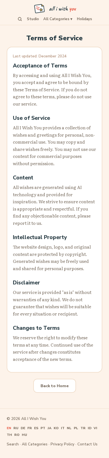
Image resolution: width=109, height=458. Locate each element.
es (36, 428)
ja (49, 428)
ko (56, 428)
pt (43, 428)
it (63, 428)
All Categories (57, 19)
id (89, 428)
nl (69, 428)
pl (76, 428)
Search (13, 444)
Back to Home (55, 386)
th (9, 435)
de (23, 428)
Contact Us (87, 444)
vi (95, 428)
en (9, 428)
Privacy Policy (62, 444)
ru (15, 428)
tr (83, 428)
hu (24, 435)
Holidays (84, 19)
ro (17, 435)
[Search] (19, 19)
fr (29, 428)
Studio (33, 19)
